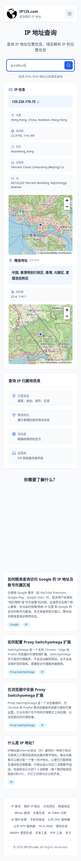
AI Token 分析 (57, 813)
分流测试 (49, 806)
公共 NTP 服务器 (24, 826)
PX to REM (46, 826)
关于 (68, 833)
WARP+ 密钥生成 (21, 833)
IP (26, 624)
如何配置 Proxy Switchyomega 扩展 (39, 642)
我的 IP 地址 (32, 806)
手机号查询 (37, 819)
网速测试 (64, 806)
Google (14, 624)
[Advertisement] (40, 528)
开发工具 (41, 833)
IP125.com (31, 847)
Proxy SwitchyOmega (22, 672)
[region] (40, 225)
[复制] (38, 101)
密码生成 (62, 826)
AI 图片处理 (19, 819)
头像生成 (39, 813)
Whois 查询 (22, 813)
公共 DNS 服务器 (59, 819)
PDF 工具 (56, 833)
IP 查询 (16, 806)
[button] (40, 225)
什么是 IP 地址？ (22, 742)
